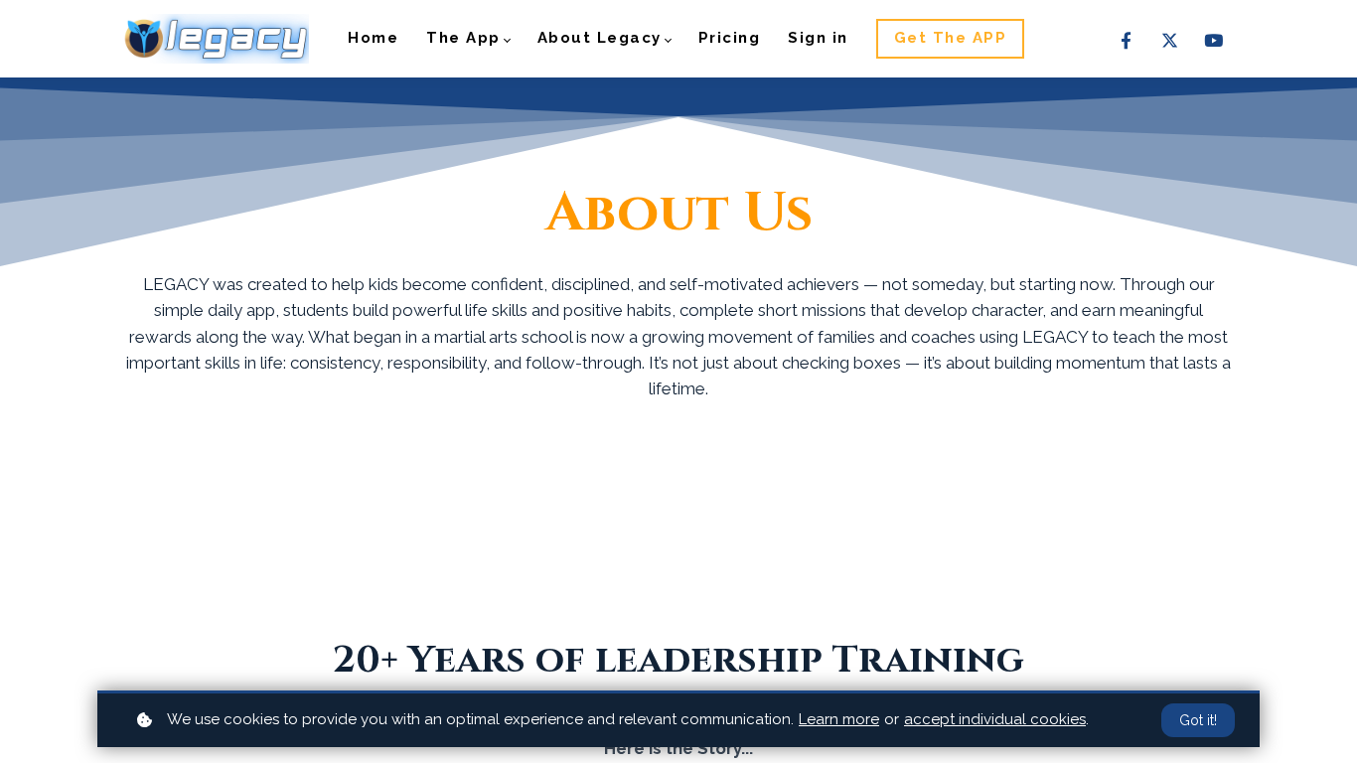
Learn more (839, 719)
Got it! (1198, 720)
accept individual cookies (995, 719)
